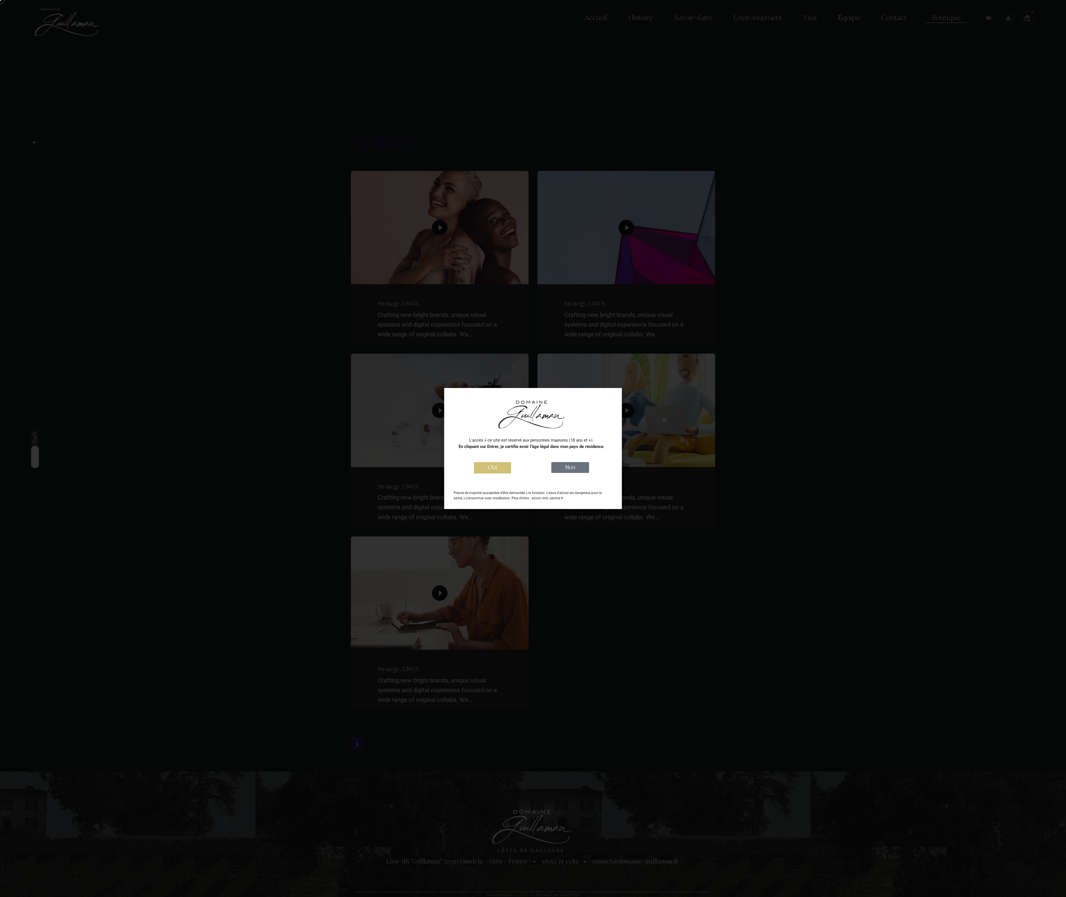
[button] (492, 467)
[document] (533, 448)
